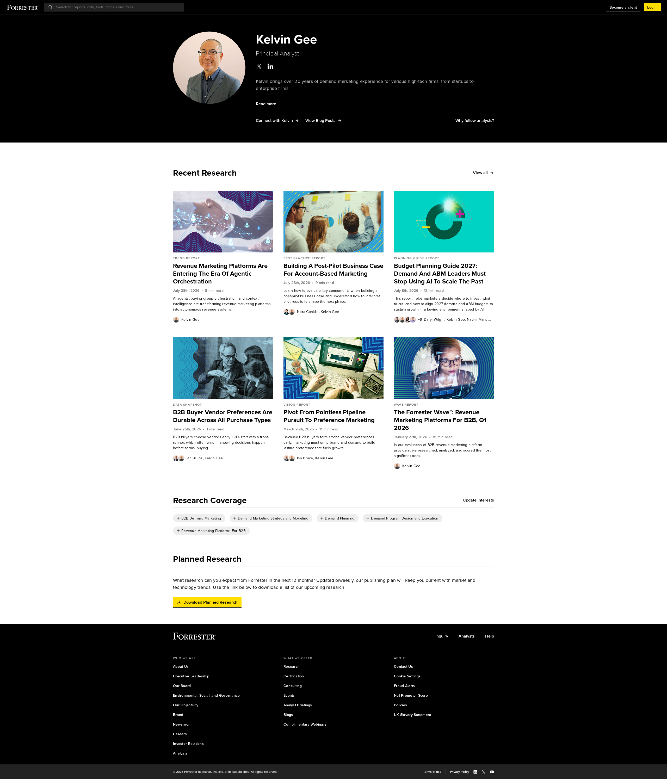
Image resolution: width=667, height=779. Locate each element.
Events (289, 695)
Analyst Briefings (297, 705)
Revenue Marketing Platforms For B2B (213, 531)
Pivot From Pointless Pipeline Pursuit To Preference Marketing (329, 416)
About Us (181, 666)
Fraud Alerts (404, 686)
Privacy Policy (459, 771)
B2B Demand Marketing (201, 518)
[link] (223, 273)
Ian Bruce (195, 458)
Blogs (288, 715)
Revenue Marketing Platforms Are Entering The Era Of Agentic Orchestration (220, 273)
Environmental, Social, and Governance (206, 695)
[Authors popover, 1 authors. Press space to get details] (176, 319)
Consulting (292, 686)
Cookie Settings (407, 676)
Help (489, 636)
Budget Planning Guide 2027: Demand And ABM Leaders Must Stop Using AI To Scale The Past (440, 273)
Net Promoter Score (411, 695)
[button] (652, 7)
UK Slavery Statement (412, 715)
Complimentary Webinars (304, 724)
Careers (180, 734)
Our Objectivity (185, 705)
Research (291, 666)
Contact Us (403, 666)
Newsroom (182, 724)
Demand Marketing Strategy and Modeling (273, 518)
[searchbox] (116, 7)
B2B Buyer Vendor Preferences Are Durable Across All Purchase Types (222, 416)
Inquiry (441, 636)
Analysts (467, 636)
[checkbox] (199, 518)
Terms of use (432, 771)
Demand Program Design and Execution (404, 518)
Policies (400, 705)
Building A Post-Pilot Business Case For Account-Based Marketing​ (333, 269)
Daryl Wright (434, 319)
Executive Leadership (191, 676)
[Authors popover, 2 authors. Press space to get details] (289, 311)
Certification (293, 676)
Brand (178, 715)
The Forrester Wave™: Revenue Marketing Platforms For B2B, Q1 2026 (440, 420)
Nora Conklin (308, 311)
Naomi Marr (476, 319)
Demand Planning (339, 518)
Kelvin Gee (190, 319)
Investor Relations (188, 743)
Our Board (182, 686)
